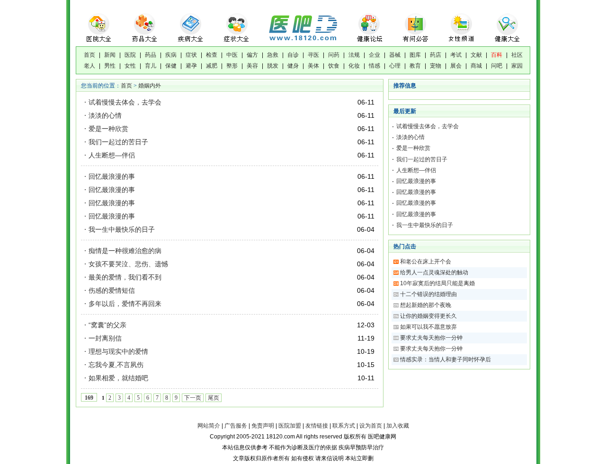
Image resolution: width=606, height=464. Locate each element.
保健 (171, 65)
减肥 (211, 65)
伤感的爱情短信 (112, 290)
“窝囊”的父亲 (107, 325)
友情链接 (316, 425)
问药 (333, 55)
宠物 (435, 65)
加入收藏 (397, 425)
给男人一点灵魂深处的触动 (434, 272)
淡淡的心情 (105, 115)
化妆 (354, 65)
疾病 (171, 55)
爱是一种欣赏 (108, 128)
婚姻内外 (149, 85)
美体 (313, 65)
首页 (89, 55)
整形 (232, 65)
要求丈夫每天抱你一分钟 (432, 337)
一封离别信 (105, 338)
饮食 (333, 65)
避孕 (191, 65)
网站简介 (208, 425)
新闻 (110, 55)
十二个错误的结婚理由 (428, 294)
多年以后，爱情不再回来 (125, 303)
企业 (374, 55)
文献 (476, 55)
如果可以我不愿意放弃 (429, 327)
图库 (415, 55)
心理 (395, 65)
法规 (354, 55)
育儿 (150, 65)
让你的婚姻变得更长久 (429, 316)
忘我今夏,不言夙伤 (116, 364)
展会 (456, 65)
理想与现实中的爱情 (118, 351)
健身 (293, 65)
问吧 (496, 65)
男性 (110, 65)
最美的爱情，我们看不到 (125, 277)
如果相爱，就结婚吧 (118, 378)
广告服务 (235, 425)
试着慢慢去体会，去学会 (125, 102)
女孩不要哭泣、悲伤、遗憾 (128, 264)
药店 (435, 55)
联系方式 (343, 425)
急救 (272, 55)
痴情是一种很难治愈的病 (125, 250)
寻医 (313, 55)
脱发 (272, 65)
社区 (517, 55)
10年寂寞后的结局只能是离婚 (437, 283)
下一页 (192, 397)
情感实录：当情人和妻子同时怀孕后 (445, 359)
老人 (89, 65)
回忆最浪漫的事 (112, 176)
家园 (517, 65)
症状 (191, 55)
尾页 (213, 397)
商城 (476, 65)
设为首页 (370, 425)
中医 (232, 55)
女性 (130, 65)
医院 (130, 55)
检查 (211, 55)
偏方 (252, 55)
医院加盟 (289, 425)
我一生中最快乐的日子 (122, 229)
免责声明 (262, 425)
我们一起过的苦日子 (118, 142)
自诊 (293, 55)
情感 (374, 65)
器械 (395, 55)
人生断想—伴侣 (112, 155)
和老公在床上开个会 (425, 261)
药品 (150, 55)
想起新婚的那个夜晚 (425, 305)
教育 (415, 65)
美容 (252, 65)
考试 (456, 55)
